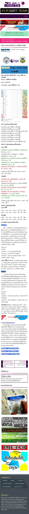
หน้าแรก (3, 39)
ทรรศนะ (3, 323)
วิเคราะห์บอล (10, 39)
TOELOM (20, 480)
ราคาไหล (6, 68)
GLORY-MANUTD (7, 483)
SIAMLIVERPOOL (19, 483)
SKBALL (13, 480)
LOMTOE (4, 480)
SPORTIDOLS (18, 486)
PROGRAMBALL (6, 486)
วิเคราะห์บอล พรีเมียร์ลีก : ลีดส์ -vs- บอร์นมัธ (20, 364)
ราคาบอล (4, 85)
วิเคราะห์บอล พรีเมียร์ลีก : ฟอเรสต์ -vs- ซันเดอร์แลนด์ (8, 365)
